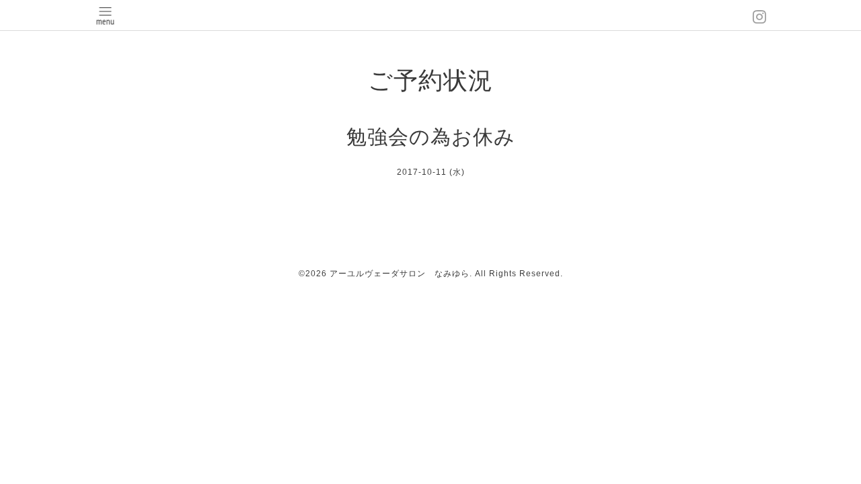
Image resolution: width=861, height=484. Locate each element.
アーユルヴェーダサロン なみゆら (400, 273)
